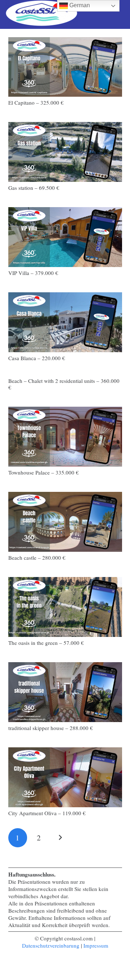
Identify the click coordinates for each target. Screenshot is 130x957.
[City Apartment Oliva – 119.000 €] (65, 777)
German (79, 5)
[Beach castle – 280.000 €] (65, 521)
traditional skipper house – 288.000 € (50, 727)
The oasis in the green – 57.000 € (46, 642)
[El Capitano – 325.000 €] (65, 67)
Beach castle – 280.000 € (36, 557)
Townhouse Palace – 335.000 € (43, 472)
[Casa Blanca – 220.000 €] (65, 322)
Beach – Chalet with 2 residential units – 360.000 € (64, 384)
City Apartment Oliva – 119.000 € (47, 813)
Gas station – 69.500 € (33, 187)
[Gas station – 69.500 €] (65, 152)
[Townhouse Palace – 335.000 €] (65, 436)
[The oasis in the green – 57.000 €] (65, 607)
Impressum (95, 945)
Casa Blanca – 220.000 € (36, 358)
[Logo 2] (41, 14)
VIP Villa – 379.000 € (33, 272)
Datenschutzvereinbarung (50, 945)
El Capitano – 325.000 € (36, 102)
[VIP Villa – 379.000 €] (65, 237)
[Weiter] (60, 837)
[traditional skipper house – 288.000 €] (65, 692)
